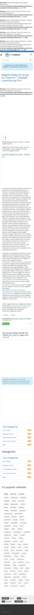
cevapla (6, 323)
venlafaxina (22, 574)
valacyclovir (7, 535)
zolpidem (21, 507)
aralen (13, 529)
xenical (15, 526)
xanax (6, 507)
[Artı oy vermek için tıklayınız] (3, 137)
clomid (26, 547)
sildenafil (13, 494)
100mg (6, 510)
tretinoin (14, 516)
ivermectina (7, 574)
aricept (12, 559)
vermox (22, 520)
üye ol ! (26, 67)
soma (21, 568)
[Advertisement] (17, 114)
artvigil (15, 520)
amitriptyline (17, 532)
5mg (14, 562)
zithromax (14, 497)
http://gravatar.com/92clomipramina (13, 262)
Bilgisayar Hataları (14, 319)
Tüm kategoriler (10, 426)
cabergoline (22, 565)
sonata (20, 571)
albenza (25, 544)
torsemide (21, 562)
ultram (6, 550)
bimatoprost (20, 559)
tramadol (6, 553)
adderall (23, 497)
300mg (13, 547)
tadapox (6, 529)
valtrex (19, 547)
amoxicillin (7, 520)
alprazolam (14, 504)
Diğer (4, 445)
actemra (6, 586)
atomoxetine (18, 513)
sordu (9, 320)
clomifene (13, 583)
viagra (6, 583)
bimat (19, 583)
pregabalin (7, 565)
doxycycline (7, 577)
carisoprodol (14, 586)
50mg (14, 565)
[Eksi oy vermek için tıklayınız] (3, 139)
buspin (24, 553)
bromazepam (16, 553)
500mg (16, 568)
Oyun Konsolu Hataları (9, 441)
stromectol (23, 523)
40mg (27, 568)
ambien (14, 538)
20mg (26, 550)
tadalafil (5, 315)
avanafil (22, 535)
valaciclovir (16, 577)
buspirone (19, 550)
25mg (12, 550)
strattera (6, 516)
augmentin (7, 526)
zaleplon (7, 501)
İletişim (3, 608)
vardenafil (27, 532)
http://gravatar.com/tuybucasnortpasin (13, 290)
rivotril (6, 559)
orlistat (27, 580)
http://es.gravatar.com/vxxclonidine (20, 306)
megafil (13, 315)
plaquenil (22, 586)
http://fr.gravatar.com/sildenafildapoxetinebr (15, 279)
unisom (22, 556)
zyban (14, 501)
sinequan (13, 580)
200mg (6, 523)
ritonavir (6, 538)
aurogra (6, 547)
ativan (21, 526)
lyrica (27, 562)
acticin (23, 504)
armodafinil (14, 523)
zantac (6, 580)
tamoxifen (14, 510)
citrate (6, 497)
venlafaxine (7, 532)
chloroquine (7, 568)
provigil (20, 580)
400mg (6, 544)
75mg (5, 571)
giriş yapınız (14, 335)
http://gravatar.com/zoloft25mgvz (12, 285)
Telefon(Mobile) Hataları (10, 437)
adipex (6, 504)
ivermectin (7, 562)
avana (21, 541)
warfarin (20, 529)
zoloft (15, 574)
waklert (21, 516)
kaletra (26, 571)
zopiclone (22, 510)
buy (6, 493)
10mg (19, 544)
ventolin (26, 583)
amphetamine (8, 513)
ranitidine (13, 571)
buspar (13, 544)
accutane (21, 501)
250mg (21, 538)
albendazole (7, 556)
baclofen (13, 507)
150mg (16, 556)
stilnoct (24, 577)
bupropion (7, 541)
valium (16, 535)
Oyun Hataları (7, 430)
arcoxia (15, 541)
